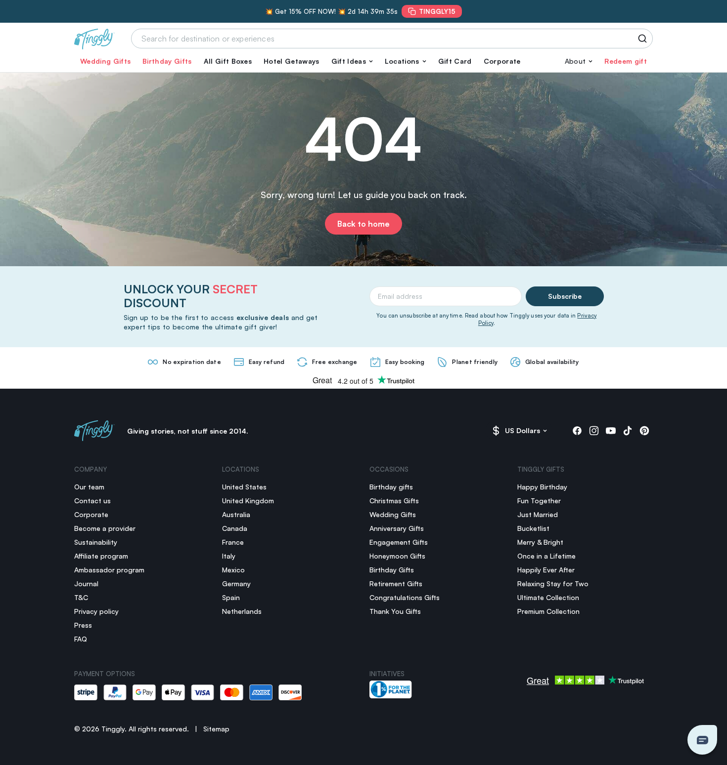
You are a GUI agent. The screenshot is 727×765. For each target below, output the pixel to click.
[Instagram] (594, 430)
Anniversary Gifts (396, 528)
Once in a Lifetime (546, 556)
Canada (234, 528)
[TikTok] (627, 430)
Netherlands (242, 611)
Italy (228, 556)
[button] (352, 61)
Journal (86, 583)
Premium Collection (548, 611)
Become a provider (105, 528)
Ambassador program (109, 569)
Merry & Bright (540, 542)
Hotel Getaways (291, 61)
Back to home (363, 224)
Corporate (502, 61)
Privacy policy (96, 611)
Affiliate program (101, 556)
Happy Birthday (542, 487)
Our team (89, 487)
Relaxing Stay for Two (553, 583)
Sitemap (216, 729)
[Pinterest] (644, 430)
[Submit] (644, 38)
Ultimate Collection (548, 597)
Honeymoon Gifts (397, 556)
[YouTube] (610, 430)
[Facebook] (577, 430)
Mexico (233, 569)
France (233, 542)
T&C (81, 597)
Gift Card (455, 61)
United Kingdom (248, 500)
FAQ (80, 639)
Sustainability (95, 542)
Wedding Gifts (105, 61)
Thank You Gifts (395, 611)
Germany (236, 583)
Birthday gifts (391, 487)
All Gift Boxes (228, 61)
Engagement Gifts (398, 542)
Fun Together (539, 500)
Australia (236, 514)
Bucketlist (533, 528)
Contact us (92, 500)
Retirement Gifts (395, 583)
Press (83, 625)
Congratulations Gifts (404, 597)
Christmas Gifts (394, 500)
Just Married (537, 514)
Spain (231, 597)
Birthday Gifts (166, 61)
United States (244, 487)
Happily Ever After (546, 569)
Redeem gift (625, 61)
